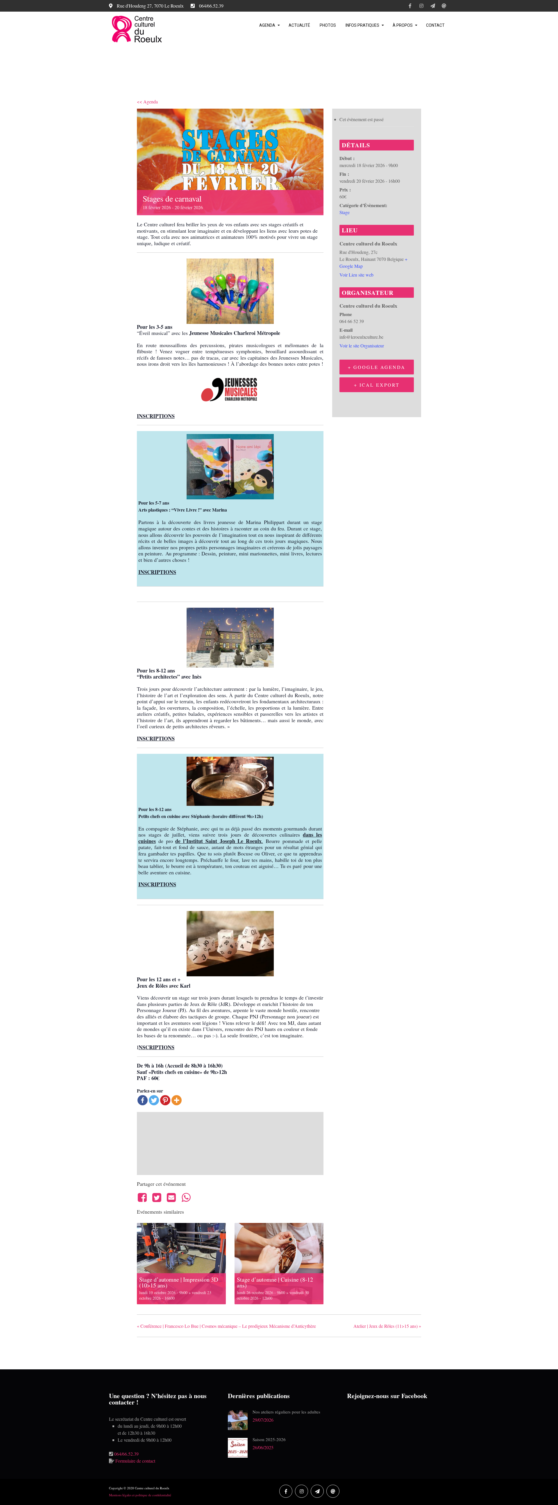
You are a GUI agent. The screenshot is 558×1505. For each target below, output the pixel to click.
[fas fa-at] (444, 6)
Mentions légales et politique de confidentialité (140, 1495)
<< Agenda (147, 101)
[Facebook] (142, 1100)
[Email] (171, 1197)
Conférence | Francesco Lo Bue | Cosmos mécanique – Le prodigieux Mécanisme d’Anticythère (226, 1326)
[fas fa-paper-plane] (433, 6)
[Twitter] (154, 1100)
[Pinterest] (165, 1100)
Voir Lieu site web (356, 275)
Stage (344, 212)
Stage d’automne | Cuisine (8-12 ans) (275, 1282)
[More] (176, 1100)
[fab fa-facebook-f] (410, 6)
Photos (328, 25)
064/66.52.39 (126, 1454)
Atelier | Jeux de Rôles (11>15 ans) (387, 1326)
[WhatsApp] (186, 1197)
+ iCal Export (377, 385)
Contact (435, 25)
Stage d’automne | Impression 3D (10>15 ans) (178, 1282)
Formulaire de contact (135, 1461)
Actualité (299, 25)
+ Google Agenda (376, 367)
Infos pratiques (362, 25)
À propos (403, 25)
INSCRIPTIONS (156, 416)
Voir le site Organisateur (361, 345)
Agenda (267, 25)
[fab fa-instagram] (421, 6)
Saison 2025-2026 (269, 1439)
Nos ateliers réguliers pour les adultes (286, 1411)
